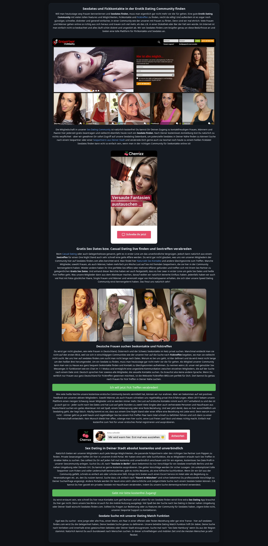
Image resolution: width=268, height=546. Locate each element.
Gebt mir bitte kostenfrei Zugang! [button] (134, 493)
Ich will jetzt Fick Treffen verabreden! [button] (134, 387)
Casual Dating (69, 253)
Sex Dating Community (99, 129)
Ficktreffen (142, 17)
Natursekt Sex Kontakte (149, 260)
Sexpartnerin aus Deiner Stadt (109, 139)
